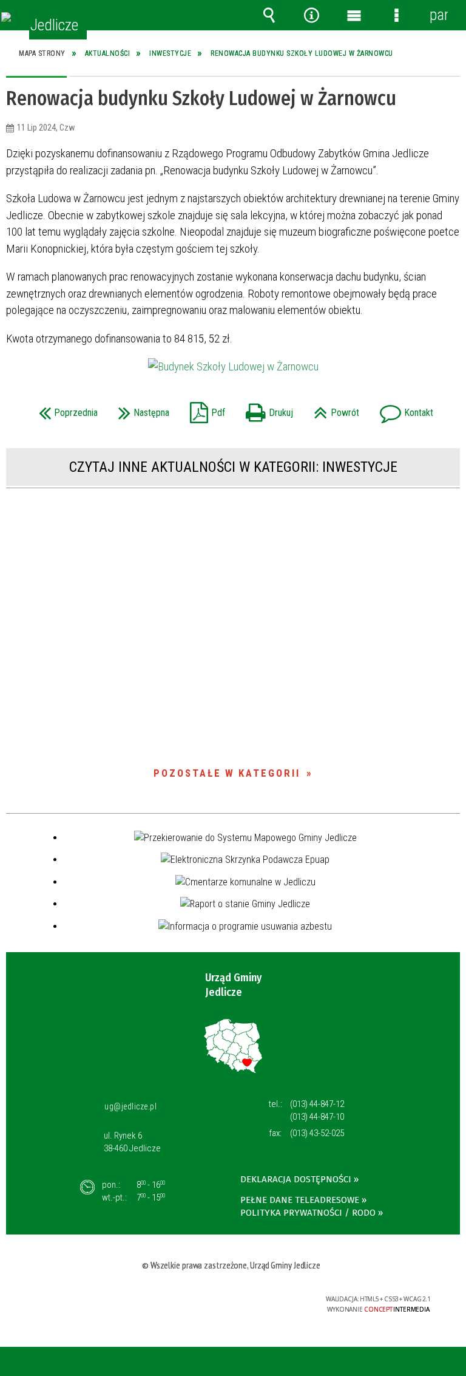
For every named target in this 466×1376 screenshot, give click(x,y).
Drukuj (266, 409)
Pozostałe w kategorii (227, 773)
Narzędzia (311, 15)
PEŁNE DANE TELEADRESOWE (299, 1199)
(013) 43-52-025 (317, 1133)
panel (439, 15)
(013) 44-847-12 (317, 1103)
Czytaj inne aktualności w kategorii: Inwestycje (233, 466)
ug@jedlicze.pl (130, 1106)
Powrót (333, 409)
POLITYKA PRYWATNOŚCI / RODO (308, 1212)
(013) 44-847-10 (317, 1116)
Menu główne (354, 15)
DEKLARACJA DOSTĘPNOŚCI (295, 1179)
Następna (140, 409)
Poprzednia (65, 409)
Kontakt (403, 409)
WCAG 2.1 (266, 1299)
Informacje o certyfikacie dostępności (83, 1301)
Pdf (204, 409)
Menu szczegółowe (396, 15)
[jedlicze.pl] (6, 17)
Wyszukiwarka (269, 15)
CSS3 (227, 1300)
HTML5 (209, 1300)
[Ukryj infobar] (454, 1362)
